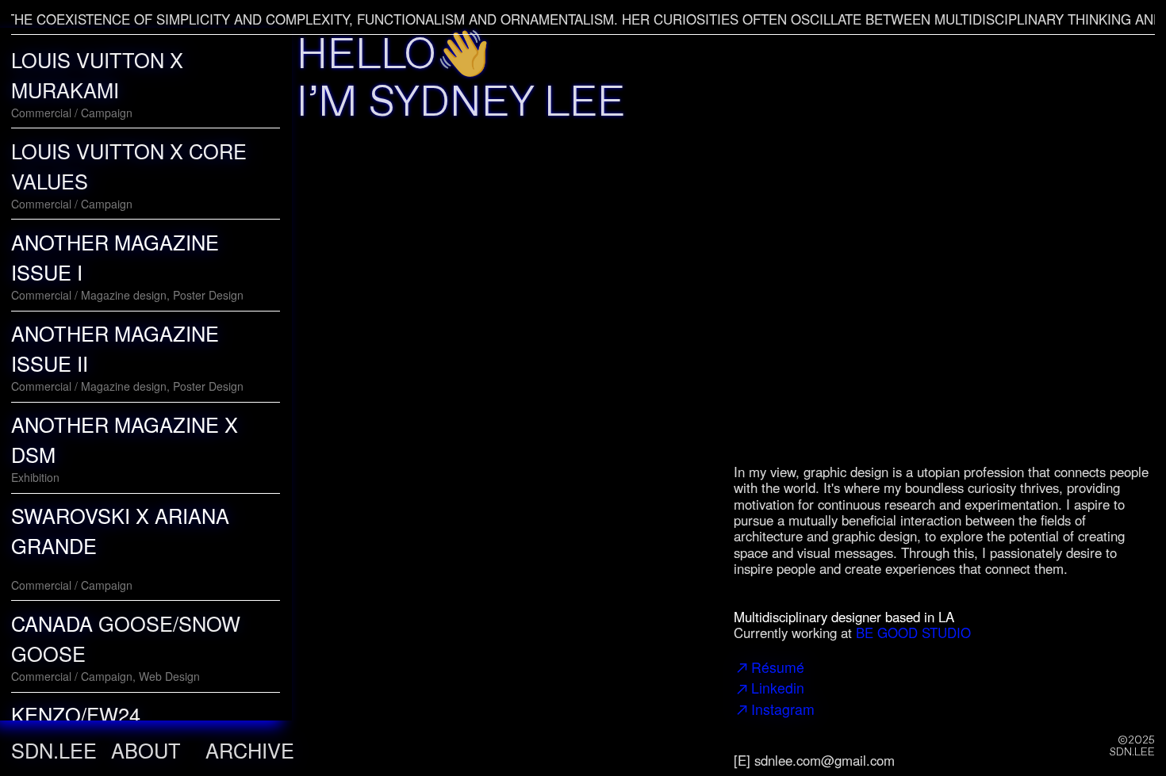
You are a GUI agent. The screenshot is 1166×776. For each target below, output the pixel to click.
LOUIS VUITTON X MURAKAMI (97, 74)
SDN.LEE (54, 750)
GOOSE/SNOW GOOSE (125, 638)
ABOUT (146, 750)
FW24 (75, 714)
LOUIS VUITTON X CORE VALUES (129, 165)
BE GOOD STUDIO (913, 632)
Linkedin (777, 688)
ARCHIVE (249, 750)
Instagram (782, 709)
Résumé (777, 667)
